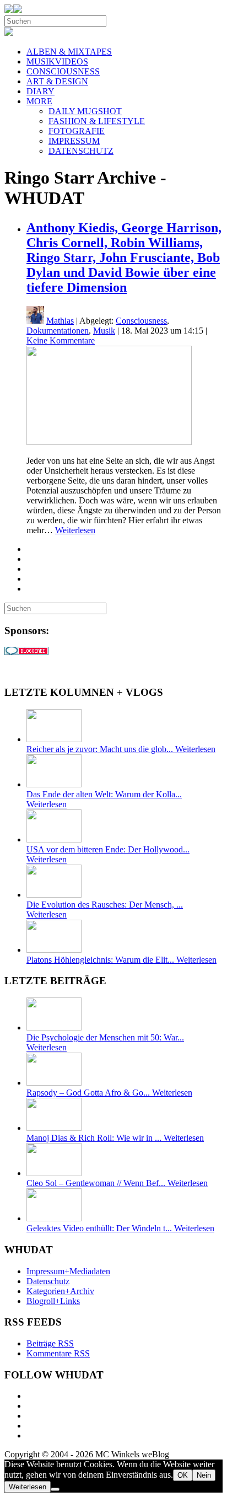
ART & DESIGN (57, 81)
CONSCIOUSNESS (63, 71)
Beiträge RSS (50, 1343)
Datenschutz (47, 1281)
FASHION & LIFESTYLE (96, 121)
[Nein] (55, 1489)
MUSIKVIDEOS (57, 61)
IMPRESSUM (74, 141)
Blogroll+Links (53, 1301)
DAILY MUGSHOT (85, 111)
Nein (204, 1475)
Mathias (60, 320)
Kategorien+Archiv (60, 1291)
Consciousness (141, 320)
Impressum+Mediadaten (68, 1271)
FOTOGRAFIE (76, 131)
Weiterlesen (75, 530)
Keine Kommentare (60, 340)
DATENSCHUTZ (81, 150)
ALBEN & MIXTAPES (69, 51)
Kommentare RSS (58, 1353)
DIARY (40, 91)
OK (182, 1475)
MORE (39, 101)
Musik (104, 330)
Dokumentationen (57, 330)
